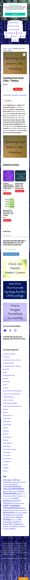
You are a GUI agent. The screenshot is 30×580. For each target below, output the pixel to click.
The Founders (7, 458)
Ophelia (5, 428)
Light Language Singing (10, 403)
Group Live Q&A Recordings (11, 394)
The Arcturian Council (9, 449)
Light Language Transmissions (12, 406)
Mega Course (7, 418)
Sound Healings (7, 443)
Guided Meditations (9, 397)
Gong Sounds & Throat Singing (12, 391)
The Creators (7, 455)
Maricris (5, 412)
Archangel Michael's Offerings (12, 366)
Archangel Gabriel (8, 363)
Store (9, 48)
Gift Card (5, 388)
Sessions (5, 440)
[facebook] (10, 330)
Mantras (5, 409)
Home (5, 48)
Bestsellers (15, 95)
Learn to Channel (13, 29)
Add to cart (18, 89)
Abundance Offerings (9, 354)
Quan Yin (6, 434)
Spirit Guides (7, 446)
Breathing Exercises (9, 375)
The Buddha (6, 452)
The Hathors (6, 461)
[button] (24, 54)
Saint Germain (7, 437)
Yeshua (5, 471)
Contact (15, 40)
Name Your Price (13, 26)
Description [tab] (7, 100)
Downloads (22, 95)
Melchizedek (7, 421)
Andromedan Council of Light (12, 360)
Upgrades (6, 468)
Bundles (5, 378)
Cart (23, 36)
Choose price (19, 191)
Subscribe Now (15, 14)
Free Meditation (10, 33)
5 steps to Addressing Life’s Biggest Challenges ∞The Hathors (8, 186)
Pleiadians (6, 431)
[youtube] (5, 330)
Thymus (5, 465)
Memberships (7, 424)
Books (15, 36)
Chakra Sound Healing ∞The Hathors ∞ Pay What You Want (19, 186)
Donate (20, 33)
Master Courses (7, 415)
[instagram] (15, 330)
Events (5, 384)
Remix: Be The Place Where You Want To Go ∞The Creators (8, 213)
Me (7, 36)
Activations (6, 357)
